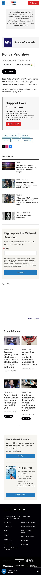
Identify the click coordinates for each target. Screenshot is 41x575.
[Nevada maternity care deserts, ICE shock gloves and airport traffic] (8, 183)
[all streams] (38, 571)
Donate (34, 3)
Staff (5, 531)
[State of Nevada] (8, 42)
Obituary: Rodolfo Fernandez (23, 216)
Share (6, 65)
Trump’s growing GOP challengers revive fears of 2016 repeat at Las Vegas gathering (11, 359)
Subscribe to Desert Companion (11, 548)
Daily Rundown (21, 180)
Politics (25, 136)
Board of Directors (27, 536)
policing (27, 140)
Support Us (8, 539)
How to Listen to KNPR (27, 531)
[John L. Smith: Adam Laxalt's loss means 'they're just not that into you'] (12, 383)
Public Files (25, 540)
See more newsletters (13, 451)
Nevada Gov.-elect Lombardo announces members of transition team (29, 358)
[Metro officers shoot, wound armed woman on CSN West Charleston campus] (8, 166)
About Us (7, 522)
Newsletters (8, 544)
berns (6, 140)
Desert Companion (23, 212)
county (16, 140)
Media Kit (24, 545)
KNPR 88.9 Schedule (28, 522)
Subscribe (20, 272)
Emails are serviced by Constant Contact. (20, 265)
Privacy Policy (26, 516)
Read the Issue (20, 495)
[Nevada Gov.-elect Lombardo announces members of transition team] (29, 340)
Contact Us (8, 527)
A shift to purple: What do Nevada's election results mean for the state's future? (28, 403)
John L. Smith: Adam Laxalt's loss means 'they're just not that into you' (11, 401)
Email (6, 248)
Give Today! (14, 124)
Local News (8, 349)
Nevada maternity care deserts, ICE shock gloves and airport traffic (26, 185)
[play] (3, 571)
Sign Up (20, 456)
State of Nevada (25, 42)
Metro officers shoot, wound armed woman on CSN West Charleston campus (26, 168)
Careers (6, 535)
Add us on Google (23, 65)
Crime (18, 162)
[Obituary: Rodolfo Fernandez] (8, 216)
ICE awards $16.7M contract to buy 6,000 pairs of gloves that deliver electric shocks (27, 201)
